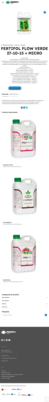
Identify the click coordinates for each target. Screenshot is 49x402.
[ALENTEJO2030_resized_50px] (9, 394)
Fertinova (17, 45)
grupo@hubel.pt (4, 360)
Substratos (4, 306)
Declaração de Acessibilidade (8, 376)
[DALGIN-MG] (24, 253)
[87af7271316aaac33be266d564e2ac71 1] (26, 394)
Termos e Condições (6, 378)
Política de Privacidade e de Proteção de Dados (12, 374)
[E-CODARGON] (24, 196)
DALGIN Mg (6, 280)
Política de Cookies (5, 372)
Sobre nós (3, 370)
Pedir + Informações (15, 88)
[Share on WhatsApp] (27, 108)
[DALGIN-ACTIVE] (24, 138)
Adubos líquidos (5, 297)
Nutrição (23, 45)
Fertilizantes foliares (8, 45)
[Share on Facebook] (22, 108)
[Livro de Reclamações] (4, 389)
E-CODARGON (7, 222)
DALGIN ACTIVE (8, 165)
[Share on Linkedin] (24, 108)
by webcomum (23, 385)
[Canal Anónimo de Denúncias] (17, 390)
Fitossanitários (5, 300)
